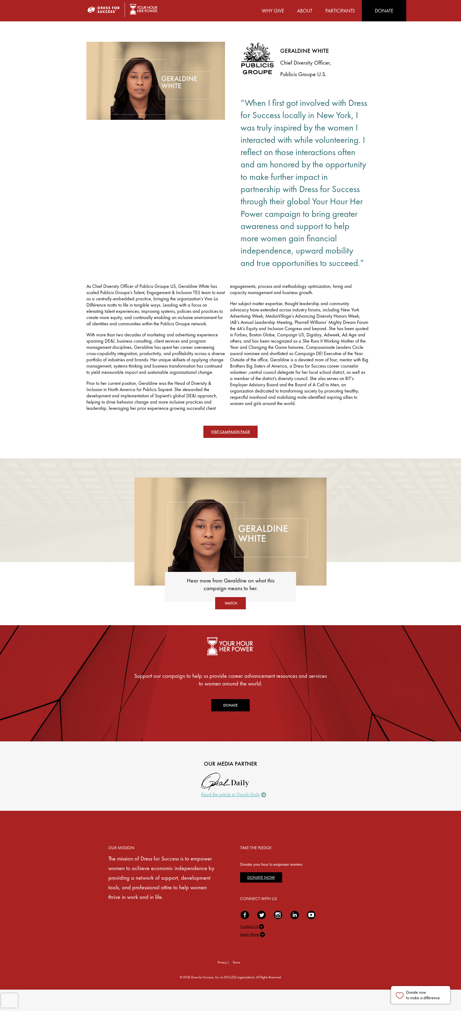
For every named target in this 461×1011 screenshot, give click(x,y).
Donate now (423, 994)
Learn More (249, 934)
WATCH (231, 603)
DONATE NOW (261, 877)
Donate (384, 10)
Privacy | (223, 962)
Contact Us (249, 926)
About (304, 10)
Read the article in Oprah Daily (230, 794)
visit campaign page (230, 431)
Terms (236, 962)
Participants (340, 10)
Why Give (273, 10)
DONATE (230, 705)
